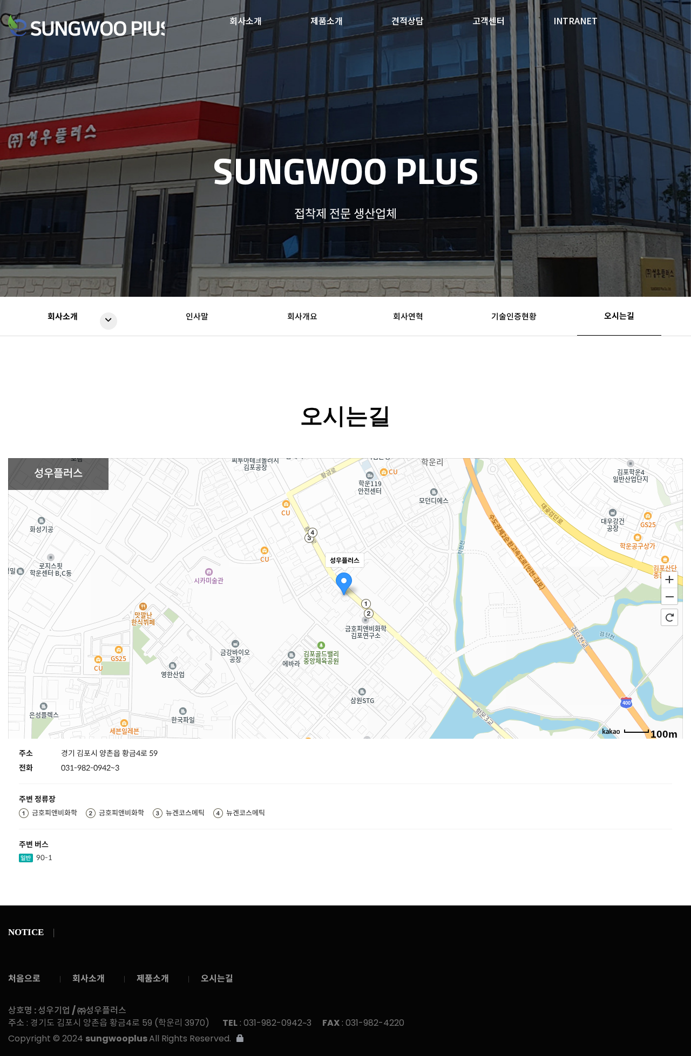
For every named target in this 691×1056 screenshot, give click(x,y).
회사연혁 (408, 316)
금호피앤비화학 (54, 813)
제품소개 (326, 18)
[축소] (669, 597)
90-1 (44, 857)
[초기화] (669, 617)
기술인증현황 (514, 316)
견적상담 (407, 18)
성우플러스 (86, 25)
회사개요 (302, 316)
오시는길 (619, 316)
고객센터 (488, 18)
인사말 (197, 316)
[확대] (669, 579)
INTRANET (575, 18)
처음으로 (24, 978)
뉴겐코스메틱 (185, 813)
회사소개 (245, 18)
